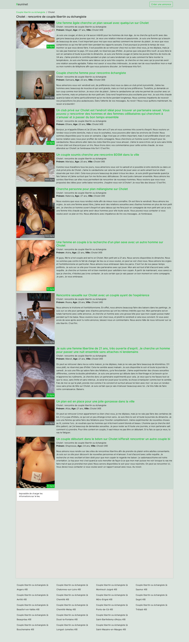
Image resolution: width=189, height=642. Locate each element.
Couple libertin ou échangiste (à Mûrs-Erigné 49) (112, 597)
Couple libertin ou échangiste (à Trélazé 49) (151, 607)
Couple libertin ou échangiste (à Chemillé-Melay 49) (72, 607)
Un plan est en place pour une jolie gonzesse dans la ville (95, 401)
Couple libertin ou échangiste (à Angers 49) (32, 587)
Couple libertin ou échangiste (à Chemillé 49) (72, 597)
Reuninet (22, 4)
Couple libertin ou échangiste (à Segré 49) (151, 597)
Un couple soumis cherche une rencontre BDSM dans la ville (97, 154)
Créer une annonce (161, 4)
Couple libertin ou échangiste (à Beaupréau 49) (32, 617)
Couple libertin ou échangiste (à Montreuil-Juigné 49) (112, 587)
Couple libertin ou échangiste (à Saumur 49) (151, 587)
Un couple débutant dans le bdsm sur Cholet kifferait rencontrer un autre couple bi (113, 439)
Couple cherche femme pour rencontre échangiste (91, 73)
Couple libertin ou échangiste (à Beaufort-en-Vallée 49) (32, 607)
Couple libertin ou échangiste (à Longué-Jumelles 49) (72, 627)
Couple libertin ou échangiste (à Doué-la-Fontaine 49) (72, 617)
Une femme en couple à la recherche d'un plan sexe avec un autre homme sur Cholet (109, 243)
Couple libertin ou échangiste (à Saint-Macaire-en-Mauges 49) (112, 627)
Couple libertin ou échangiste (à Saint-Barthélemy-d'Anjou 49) (112, 617)
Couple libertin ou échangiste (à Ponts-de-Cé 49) (112, 607)
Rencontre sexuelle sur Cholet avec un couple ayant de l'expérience (102, 295)
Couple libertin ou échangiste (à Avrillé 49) (32, 597)
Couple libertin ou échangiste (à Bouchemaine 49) (32, 627)
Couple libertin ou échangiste (30, 12)
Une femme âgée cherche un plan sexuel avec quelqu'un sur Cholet (102, 23)
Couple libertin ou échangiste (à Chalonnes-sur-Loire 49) (72, 587)
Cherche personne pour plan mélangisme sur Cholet (92, 189)
